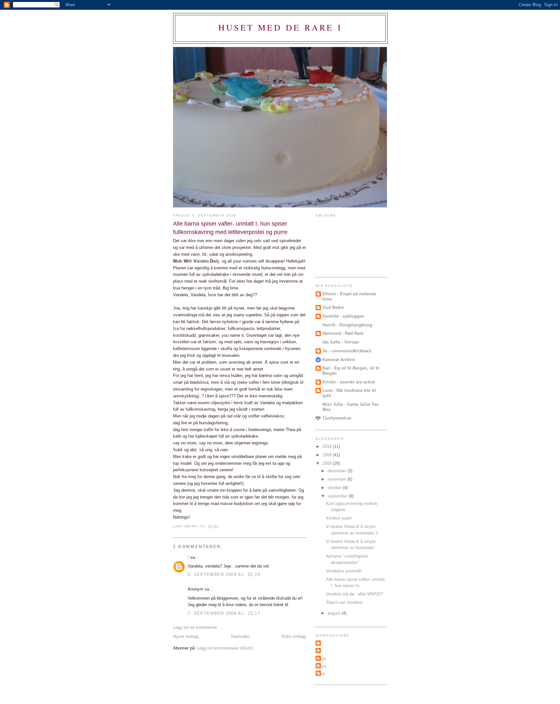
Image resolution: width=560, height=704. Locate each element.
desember (337, 470)
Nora (321, 658)
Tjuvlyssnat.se (336, 418)
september (338, 496)
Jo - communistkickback (346, 350)
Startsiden (240, 636)
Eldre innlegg (294, 636)
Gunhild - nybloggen (343, 316)
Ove (321, 673)
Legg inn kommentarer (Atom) (225, 648)
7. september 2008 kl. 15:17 (224, 613)
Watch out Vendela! (344, 602)
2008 (327, 463)
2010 (327, 446)
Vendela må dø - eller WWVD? (354, 594)
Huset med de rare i (280, 27)
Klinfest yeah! (339, 518)
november (337, 479)
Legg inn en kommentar (195, 627)
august (335, 613)
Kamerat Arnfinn (338, 359)
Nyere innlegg (186, 636)
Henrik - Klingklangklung (347, 325)
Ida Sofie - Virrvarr (340, 342)
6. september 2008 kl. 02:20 (224, 574)
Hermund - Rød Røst (342, 333)
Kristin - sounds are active (348, 382)
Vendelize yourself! (344, 571)
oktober (335, 487)
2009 (327, 454)
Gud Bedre (333, 307)
